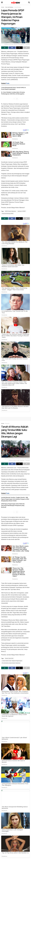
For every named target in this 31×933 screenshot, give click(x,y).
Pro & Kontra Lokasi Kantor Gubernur (11, 663)
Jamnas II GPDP (22, 211)
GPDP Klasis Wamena (10, 211)
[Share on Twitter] (19, 47)
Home (2, 7)
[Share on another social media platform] (26, 47)
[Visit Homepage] (15, 2)
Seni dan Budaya (9, 7)
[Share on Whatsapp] (4, 47)
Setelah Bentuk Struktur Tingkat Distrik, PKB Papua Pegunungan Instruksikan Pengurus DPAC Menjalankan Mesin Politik (15, 499)
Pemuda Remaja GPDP (7, 213)
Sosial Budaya (17, 7)
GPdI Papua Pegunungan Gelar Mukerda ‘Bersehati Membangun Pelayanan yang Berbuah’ (12, 505)
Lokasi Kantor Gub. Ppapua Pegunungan (12, 660)
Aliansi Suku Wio (9, 658)
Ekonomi (7, 423)
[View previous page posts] (14, 99)
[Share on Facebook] (12, 47)
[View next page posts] (17, 99)
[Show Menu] (2, 2)
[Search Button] (29, 2)
